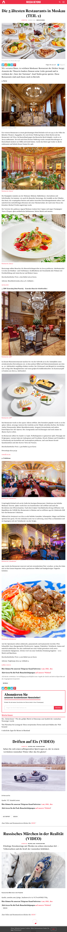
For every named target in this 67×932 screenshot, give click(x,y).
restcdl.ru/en (6, 454)
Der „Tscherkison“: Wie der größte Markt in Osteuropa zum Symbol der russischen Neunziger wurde (31, 720)
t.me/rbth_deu (47, 669)
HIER (33, 823)
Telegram (62, 64)
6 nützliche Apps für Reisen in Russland (16, 730)
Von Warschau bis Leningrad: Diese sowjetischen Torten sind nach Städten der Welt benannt (31, 726)
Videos (15, 816)
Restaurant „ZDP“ (7, 357)
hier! (12, 930)
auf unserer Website (42, 673)
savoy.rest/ (5, 285)
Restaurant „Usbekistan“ (9, 498)
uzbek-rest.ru (6, 665)
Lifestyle (24, 20)
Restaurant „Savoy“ (7, 191)
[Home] (3, 2)
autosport (6, 816)
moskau (5, 683)
